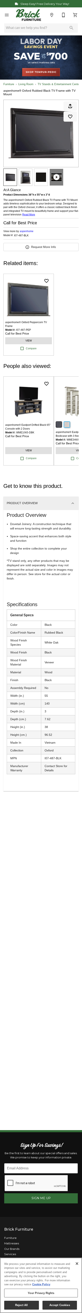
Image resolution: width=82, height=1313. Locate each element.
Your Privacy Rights (41, 1293)
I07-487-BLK (21, 235)
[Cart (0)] (75, 15)
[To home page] (28, 15)
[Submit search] (71, 28)
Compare (31, 348)
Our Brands (11, 1248)
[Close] (77, 1263)
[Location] (52, 15)
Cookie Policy (41, 1284)
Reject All (21, 1305)
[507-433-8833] (63, 15)
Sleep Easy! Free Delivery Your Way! (44, 3)
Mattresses (11, 1243)
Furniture (8, 84)
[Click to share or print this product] (70, 106)
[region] (41, 1285)
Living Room (25, 84)
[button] (7, 15)
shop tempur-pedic (41, 72)
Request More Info (43, 247)
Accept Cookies (59, 1305)
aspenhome (26, 231)
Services (10, 1254)
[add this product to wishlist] (70, 117)
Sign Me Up (41, 1198)
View (28, 340)
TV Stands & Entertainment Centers (60, 84)
